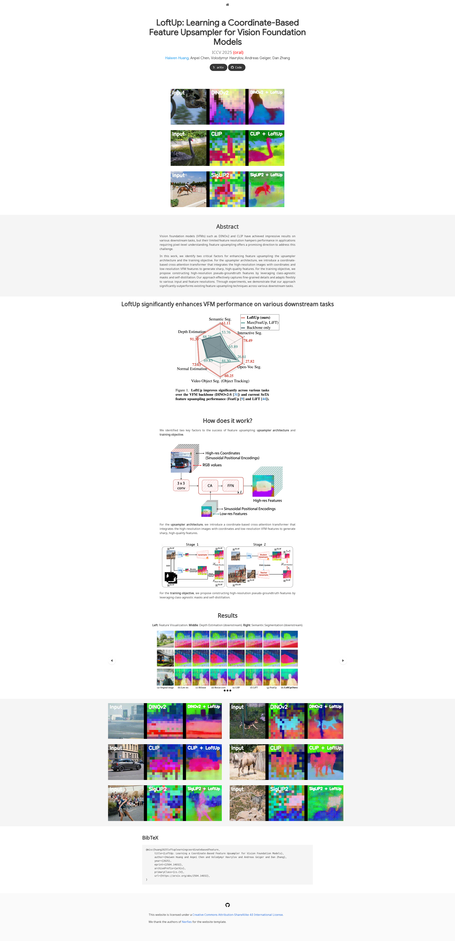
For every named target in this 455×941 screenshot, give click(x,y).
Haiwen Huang (177, 58)
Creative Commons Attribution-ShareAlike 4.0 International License (237, 915)
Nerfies (187, 922)
